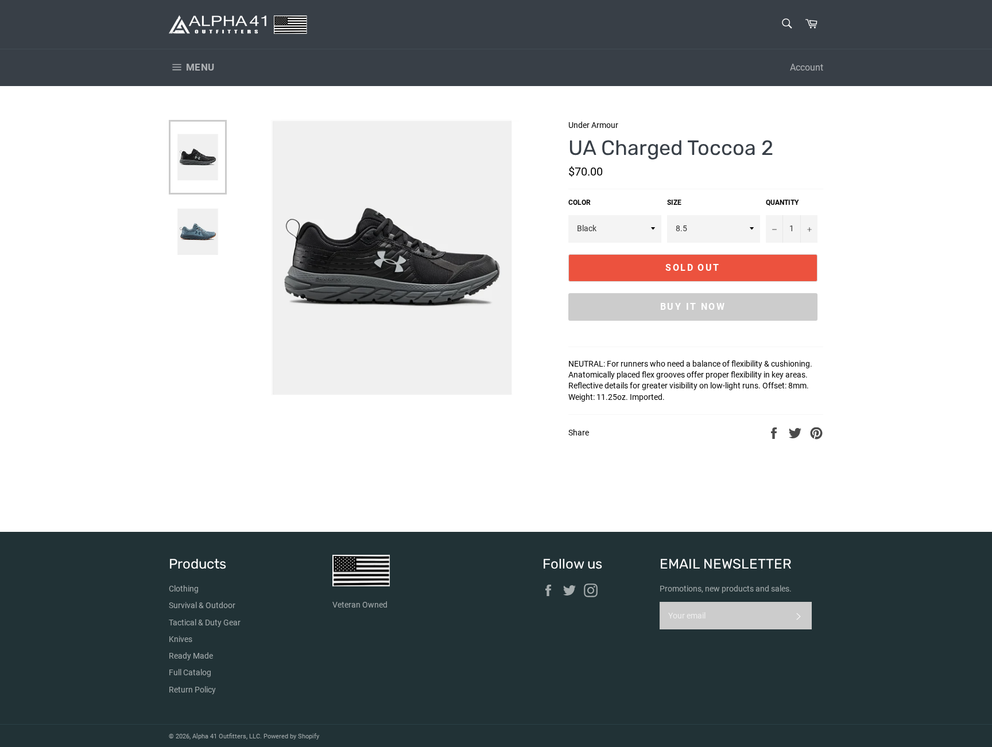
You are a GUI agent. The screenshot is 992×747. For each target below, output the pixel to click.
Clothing (184, 588)
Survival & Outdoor (202, 605)
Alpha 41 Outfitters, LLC (226, 736)
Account (806, 67)
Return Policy (192, 689)
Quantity (782, 203)
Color (579, 203)
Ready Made (191, 655)
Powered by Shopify (291, 736)
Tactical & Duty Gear (205, 622)
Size (674, 203)
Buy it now (693, 306)
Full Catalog (190, 672)
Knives (180, 639)
